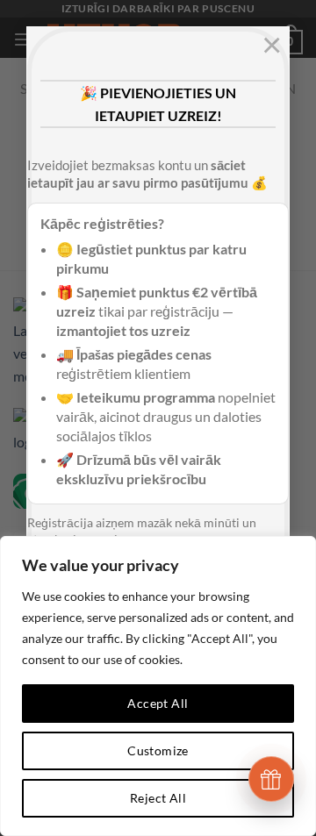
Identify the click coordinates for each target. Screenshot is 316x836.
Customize (158, 750)
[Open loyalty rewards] (271, 779)
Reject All (158, 797)
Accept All (157, 703)
